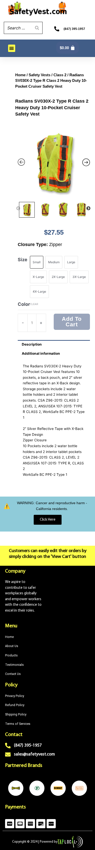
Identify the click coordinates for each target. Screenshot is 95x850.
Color (24, 304)
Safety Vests (39, 75)
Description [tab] (32, 344)
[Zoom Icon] (54, 163)
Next (88, 208)
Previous (18, 208)
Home (20, 75)
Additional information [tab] (41, 353)
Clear (34, 304)
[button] (11, 48)
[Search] (37, 28)
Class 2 (59, 75)
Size (22, 259)
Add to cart (72, 322)
